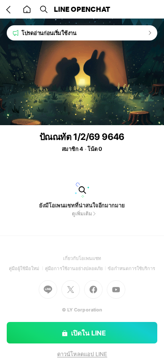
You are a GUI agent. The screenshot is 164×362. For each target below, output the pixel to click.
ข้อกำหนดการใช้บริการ (132, 268)
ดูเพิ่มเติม (82, 213)
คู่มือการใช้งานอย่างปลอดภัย (76, 268)
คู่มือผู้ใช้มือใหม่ (27, 268)
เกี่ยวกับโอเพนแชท (82, 258)
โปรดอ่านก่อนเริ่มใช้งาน (49, 32)
